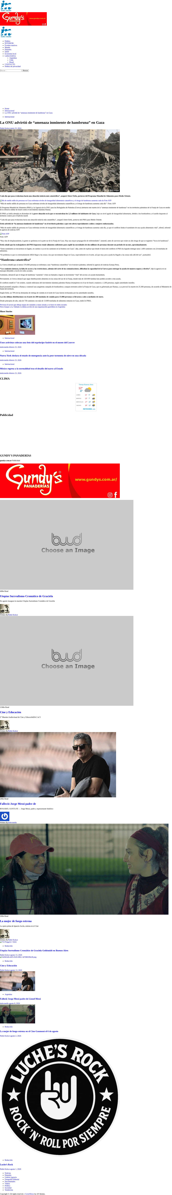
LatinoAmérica (10, 56)
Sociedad (8, 1188)
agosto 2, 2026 (15, 1036)
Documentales (10, 1181)
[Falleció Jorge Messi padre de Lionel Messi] (17, 990)
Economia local (10, 54)
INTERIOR (9, 43)
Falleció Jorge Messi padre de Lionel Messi (20, 999)
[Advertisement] (86, 89)
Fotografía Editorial (12, 1179)
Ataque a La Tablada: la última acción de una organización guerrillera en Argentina (32, 307)
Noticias (8, 1173)
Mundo (7, 47)
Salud (7, 52)
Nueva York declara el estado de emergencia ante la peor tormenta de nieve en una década (43, 355)
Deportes (8, 50)
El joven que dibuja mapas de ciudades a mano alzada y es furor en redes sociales (33, 305)
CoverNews (29, 1194)
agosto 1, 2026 (15, 1169)
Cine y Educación (10, 712)
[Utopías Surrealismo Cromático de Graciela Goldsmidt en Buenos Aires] (8, 942)
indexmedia (4, 347)
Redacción (9, 946)
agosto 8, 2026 (14, 1003)
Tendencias (9, 1190)
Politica (7, 41)
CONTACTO (10, 64)
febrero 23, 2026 (15, 347)
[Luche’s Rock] (60, 1156)
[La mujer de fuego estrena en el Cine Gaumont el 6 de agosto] (17, 1023)
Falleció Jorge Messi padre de (18, 803)
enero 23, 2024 (15, 128)
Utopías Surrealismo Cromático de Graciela (26, 596)
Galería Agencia (11, 1177)
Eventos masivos (11, 45)
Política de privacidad (13, 66)
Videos (7, 1184)
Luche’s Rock (6, 1164)
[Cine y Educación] (18, 957)
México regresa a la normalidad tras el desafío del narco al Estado (31, 368)
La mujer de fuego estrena (16, 921)
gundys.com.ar (6, 461)
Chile (11, 60)
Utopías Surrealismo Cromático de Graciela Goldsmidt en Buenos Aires (34, 950)
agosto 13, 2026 (16, 955)
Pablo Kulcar (5, 128)
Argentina (13, 58)
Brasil (11, 62)
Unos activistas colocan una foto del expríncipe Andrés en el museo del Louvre (37, 342)
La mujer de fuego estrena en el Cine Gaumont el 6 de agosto (29, 1031)
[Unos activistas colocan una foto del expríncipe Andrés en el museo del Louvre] (17, 334)
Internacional (9, 117)
